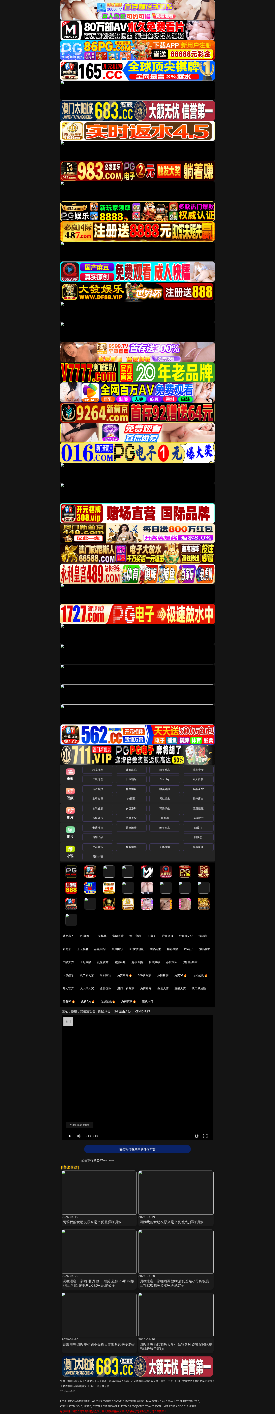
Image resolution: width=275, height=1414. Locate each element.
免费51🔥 (180, 975)
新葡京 (67, 949)
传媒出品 (97, 837)
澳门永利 (135, 936)
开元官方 (68, 988)
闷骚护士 (198, 818)
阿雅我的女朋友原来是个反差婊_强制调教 (171, 1222)
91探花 (131, 798)
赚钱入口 (147, 1001)
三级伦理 (97, 779)
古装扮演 (97, 808)
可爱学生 (164, 808)
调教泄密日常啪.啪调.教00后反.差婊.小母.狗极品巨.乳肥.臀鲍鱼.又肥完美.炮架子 (98, 1283)
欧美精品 (164, 770)
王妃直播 (85, 962)
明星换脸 (131, 818)
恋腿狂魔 (198, 808)
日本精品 (131, 779)
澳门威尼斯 (199, 988)
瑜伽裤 (165, 818)
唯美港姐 (164, 789)
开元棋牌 (100, 936)
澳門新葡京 (87, 975)
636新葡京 (144, 975)
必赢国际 (100, 949)
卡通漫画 (97, 827)
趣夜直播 (137, 962)
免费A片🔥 (88, 1001)
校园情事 (131, 847)
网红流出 (164, 798)
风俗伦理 (198, 847)
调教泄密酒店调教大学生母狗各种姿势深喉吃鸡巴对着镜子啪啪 (176, 1346)
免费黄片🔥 (128, 1001)
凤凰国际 (117, 949)
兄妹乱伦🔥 (108, 1001)
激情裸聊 (163, 975)
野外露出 (198, 798)
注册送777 (186, 936)
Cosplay (165, 779)
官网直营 (118, 936)
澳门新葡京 (190, 962)
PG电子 (151, 936)
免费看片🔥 (124, 975)
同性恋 (198, 837)
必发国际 (172, 962)
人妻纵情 (164, 847)
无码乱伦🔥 (200, 975)
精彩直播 (172, 949)
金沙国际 (105, 988)
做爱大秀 (163, 988)
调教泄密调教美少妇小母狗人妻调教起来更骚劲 (99, 1344)
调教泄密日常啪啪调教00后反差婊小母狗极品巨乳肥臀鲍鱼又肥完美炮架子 (174, 1283)
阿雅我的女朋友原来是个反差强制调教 (92, 1222)
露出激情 (131, 827)
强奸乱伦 (131, 770)
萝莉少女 (198, 770)
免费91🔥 (69, 1001)
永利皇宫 (105, 975)
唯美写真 (164, 827)
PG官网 (84, 936)
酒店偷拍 (205, 949)
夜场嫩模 (154, 962)
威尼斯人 (68, 936)
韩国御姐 (131, 789)
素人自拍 (198, 779)
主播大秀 (68, 962)
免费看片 (146, 988)
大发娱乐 (68, 975)
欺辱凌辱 (97, 798)
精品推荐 (97, 770)
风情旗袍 (97, 818)
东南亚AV (198, 789)
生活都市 (97, 847)
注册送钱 (168, 936)
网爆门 (198, 827)
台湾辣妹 (97, 789)
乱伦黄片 (103, 962)
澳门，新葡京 (125, 988)
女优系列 (131, 808)
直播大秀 (180, 988)
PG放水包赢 (136, 949)
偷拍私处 (120, 962)
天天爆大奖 (87, 988)
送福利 (202, 936)
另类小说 (97, 856)
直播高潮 (155, 949)
